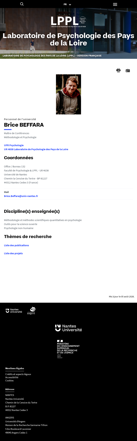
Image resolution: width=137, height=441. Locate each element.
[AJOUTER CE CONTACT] (127, 70)
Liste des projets (13, 253)
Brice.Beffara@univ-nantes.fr (21, 196)
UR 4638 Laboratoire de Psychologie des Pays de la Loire (36, 149)
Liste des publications (16, 245)
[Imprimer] (118, 70)
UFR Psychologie (14, 145)
